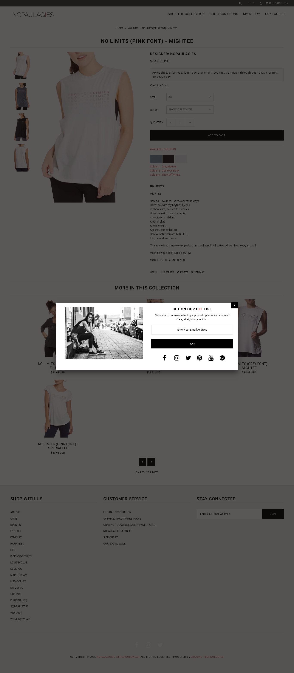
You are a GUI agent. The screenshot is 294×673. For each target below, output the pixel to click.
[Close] (234, 305)
